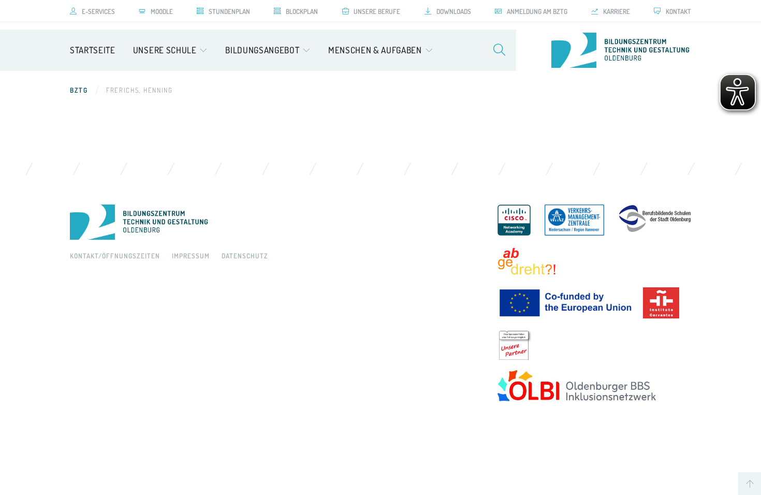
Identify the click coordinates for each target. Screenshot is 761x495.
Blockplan (302, 11)
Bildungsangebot (262, 50)
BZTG (79, 90)
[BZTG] (273, 222)
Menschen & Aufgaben (375, 50)
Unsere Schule (165, 50)
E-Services (98, 11)
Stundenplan (229, 11)
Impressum (191, 256)
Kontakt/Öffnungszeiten (115, 256)
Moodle (162, 11)
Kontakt (678, 11)
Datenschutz (245, 256)
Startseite (92, 50)
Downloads (453, 11)
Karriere (616, 11)
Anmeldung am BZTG (537, 11)
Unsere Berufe (377, 11)
